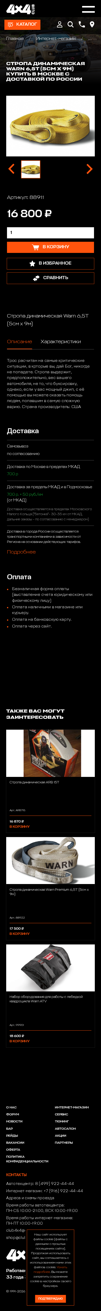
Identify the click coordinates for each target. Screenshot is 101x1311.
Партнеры (64, 1142)
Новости (14, 1121)
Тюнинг (62, 1121)
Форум (12, 1114)
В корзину (20, 827)
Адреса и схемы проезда (30, 1198)
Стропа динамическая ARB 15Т (34, 782)
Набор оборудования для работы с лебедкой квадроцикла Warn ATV (46, 999)
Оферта (13, 1149)
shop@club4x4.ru (22, 1238)
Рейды (12, 1135)
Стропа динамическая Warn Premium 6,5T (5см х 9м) (49, 892)
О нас (11, 1107)
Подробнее (21, 552)
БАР (9, 1128)
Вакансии (15, 1142)
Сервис (61, 1114)
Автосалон (65, 1128)
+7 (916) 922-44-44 (63, 1191)
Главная (15, 39)
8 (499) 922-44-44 (54, 1184)
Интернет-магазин (56, 39)
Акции (60, 1135)
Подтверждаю (50, 1298)
